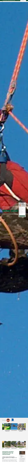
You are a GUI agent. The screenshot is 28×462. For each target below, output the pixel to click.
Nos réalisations (6, 211)
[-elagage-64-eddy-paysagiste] (5, 1)
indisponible (4, 0)
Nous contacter (14, 211)
